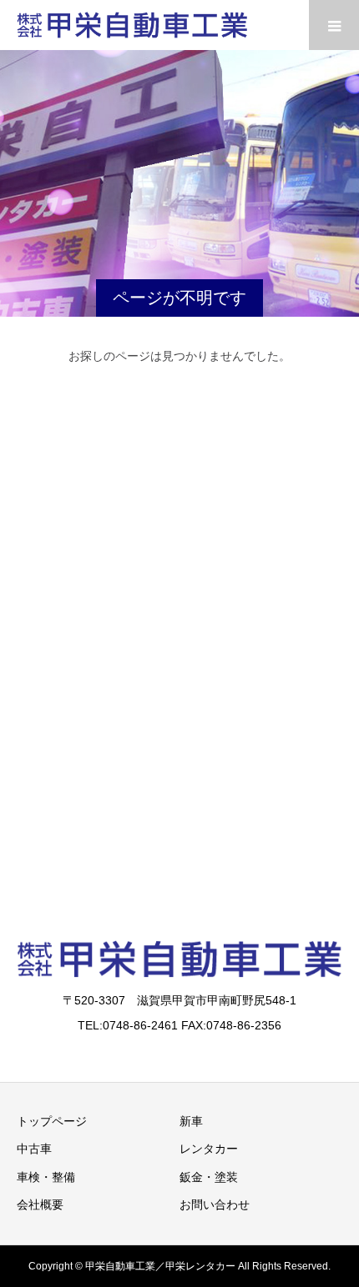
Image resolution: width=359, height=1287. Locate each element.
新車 (191, 1121)
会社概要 (40, 1204)
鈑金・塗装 (209, 1177)
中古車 (34, 1148)
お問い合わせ (215, 1204)
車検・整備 (46, 1177)
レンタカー (209, 1148)
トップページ (52, 1121)
